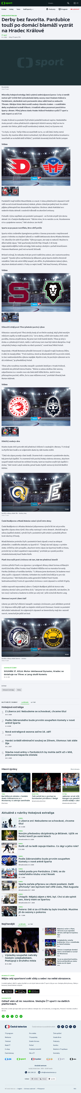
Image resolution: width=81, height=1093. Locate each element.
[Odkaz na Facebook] (7, 1016)
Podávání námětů (35, 1049)
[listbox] (43, 1079)
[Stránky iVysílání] (36, 1059)
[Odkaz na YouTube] (16, 1016)
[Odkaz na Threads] (21, 1016)
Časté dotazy (9, 1053)
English (20, 1089)
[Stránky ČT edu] (73, 1059)
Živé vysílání (57, 1033)
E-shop (7, 1049)
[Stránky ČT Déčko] (49, 1059)
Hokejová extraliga (9, 16)
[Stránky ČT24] (8, 1059)
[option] (34, 1078)
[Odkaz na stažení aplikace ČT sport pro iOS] (7, 991)
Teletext (8, 1041)
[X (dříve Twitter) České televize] (70, 1026)
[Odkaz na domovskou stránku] (10, 3)
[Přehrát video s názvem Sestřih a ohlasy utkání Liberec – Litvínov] (36, 637)
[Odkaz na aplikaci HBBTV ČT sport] (34, 991)
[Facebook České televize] (62, 1026)
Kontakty (56, 1053)
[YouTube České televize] (66, 1026)
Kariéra (55, 1045)
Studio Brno (57, 1037)
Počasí (31, 1045)
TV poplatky (33, 1037)
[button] (36, 492)
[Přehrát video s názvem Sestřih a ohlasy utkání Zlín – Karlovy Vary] (36, 492)
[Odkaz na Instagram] (3, 1016)
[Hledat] (68, 3)
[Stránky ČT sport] (21, 1059)
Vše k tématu (75, 769)
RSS (75, 1089)
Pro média (32, 1033)
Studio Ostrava (34, 1041)
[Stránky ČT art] (61, 1059)
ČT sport (4, 35)
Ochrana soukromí (29, 1089)
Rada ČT (7, 1045)
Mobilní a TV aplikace (60, 1049)
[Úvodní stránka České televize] (16, 1026)
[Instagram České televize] (58, 1026)
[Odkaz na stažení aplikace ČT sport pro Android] (20, 991)
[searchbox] (57, 3)
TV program (9, 1033)
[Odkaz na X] (12, 1016)
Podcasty (56, 1041)
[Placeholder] (40, 62)
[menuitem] (4, 9)
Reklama (8, 1037)
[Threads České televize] (74, 1026)
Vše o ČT (32, 1053)
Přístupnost (40, 1089)
